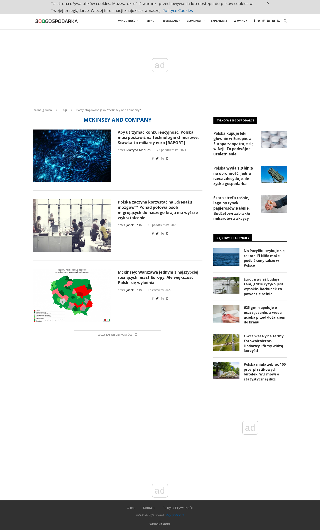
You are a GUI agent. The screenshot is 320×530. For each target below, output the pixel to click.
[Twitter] (259, 20)
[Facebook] (254, 20)
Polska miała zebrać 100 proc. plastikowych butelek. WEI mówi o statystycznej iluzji (265, 371)
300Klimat (194, 21)
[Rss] (278, 20)
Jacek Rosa (134, 225)
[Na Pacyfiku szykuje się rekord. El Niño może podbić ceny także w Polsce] (226, 257)
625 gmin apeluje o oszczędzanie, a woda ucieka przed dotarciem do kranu (264, 315)
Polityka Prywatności (177, 507)
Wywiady (240, 21)
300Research (171, 21)
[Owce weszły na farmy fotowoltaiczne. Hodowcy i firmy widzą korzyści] (226, 342)
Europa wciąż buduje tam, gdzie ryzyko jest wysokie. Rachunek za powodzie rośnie (263, 286)
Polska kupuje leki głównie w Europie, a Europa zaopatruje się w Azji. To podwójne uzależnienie (233, 143)
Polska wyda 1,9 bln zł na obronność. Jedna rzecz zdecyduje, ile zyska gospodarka (233, 176)
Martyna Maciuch (138, 150)
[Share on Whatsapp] (167, 158)
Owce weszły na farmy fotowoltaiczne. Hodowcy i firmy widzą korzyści (263, 343)
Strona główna (42, 110)
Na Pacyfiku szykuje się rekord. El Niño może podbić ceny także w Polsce (264, 258)
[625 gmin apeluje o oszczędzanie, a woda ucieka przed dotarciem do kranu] (226, 314)
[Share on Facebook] (153, 158)
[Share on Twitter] (157, 158)
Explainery (219, 21)
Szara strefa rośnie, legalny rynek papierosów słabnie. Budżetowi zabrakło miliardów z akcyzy (231, 208)
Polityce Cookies (177, 10)
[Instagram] (264, 20)
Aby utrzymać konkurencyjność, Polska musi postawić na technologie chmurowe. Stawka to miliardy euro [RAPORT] (158, 137)
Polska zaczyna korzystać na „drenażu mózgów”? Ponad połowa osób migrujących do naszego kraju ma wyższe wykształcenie (158, 209)
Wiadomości (127, 21)
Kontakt (149, 507)
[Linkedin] (268, 20)
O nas (131, 507)
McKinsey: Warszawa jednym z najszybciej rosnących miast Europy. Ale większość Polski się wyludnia (158, 277)
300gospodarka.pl (174, 515)
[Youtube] (273, 20)
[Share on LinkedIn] (162, 158)
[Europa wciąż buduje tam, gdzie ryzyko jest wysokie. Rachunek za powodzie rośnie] (226, 285)
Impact (151, 21)
